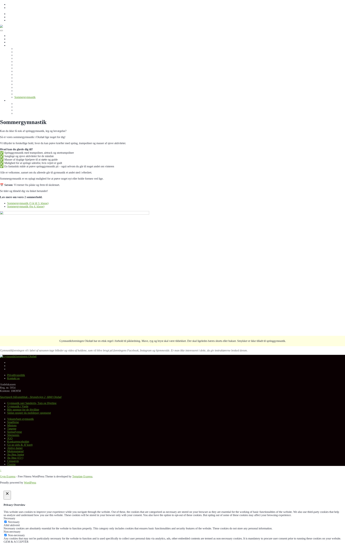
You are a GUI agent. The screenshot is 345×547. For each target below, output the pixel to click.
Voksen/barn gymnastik (27, 48)
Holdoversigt (14, 45)
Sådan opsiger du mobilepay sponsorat (29, 412)
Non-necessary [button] (12, 531)
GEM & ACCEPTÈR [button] (16, 541)
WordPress (30, 482)
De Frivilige (21, 110)
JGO (17, 68)
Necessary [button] (9, 518)
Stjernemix (20, 64)
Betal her (12, 42)
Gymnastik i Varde (17, 406)
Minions (19, 55)
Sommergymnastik (25, 97)
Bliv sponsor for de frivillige (30, 103)
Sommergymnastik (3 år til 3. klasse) (28, 203)
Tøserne (19, 58)
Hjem (10, 35)
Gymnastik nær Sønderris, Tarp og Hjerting (31, 403)
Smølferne (20, 51)
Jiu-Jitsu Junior (22, 84)
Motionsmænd (22, 81)
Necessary (14, 521)
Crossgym (20, 90)
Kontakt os (13, 7)
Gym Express (7, 476)
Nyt (9, 38)
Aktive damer (22, 77)
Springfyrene (21, 61)
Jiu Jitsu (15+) (22, 87)
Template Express (82, 476)
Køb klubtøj (21, 106)
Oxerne (18, 93)
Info (9, 100)
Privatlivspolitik (16, 4)
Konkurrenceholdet (25, 71)
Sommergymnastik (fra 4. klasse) (25, 206)
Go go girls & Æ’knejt (27, 74)
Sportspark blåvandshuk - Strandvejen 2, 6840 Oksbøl (30, 397)
